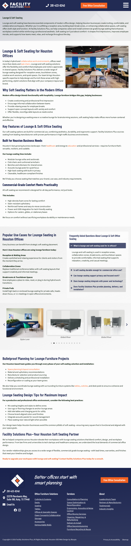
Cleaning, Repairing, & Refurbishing (76, 518)
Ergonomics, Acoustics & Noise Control (80, 509)
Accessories (40, 521)
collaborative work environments (35, 61)
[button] (4, 324)
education (72, 145)
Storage (38, 518)
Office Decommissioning (77, 526)
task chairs (25, 64)
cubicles (84, 386)
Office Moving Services (76, 514)
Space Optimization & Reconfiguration (76, 503)
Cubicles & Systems (43, 499)
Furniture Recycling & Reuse (79, 529)
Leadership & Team (107, 499)
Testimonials (104, 505)
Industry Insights (106, 509)
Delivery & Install (74, 523)
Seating (38, 505)
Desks (37, 502)
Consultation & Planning (77, 499)
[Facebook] (15, 510)
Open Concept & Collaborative (48, 515)
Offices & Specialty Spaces (46, 512)
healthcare (50, 145)
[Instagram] (19, 510)
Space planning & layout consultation (24, 369)
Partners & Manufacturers (110, 502)
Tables (38, 509)
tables (77, 386)
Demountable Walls (43, 525)
